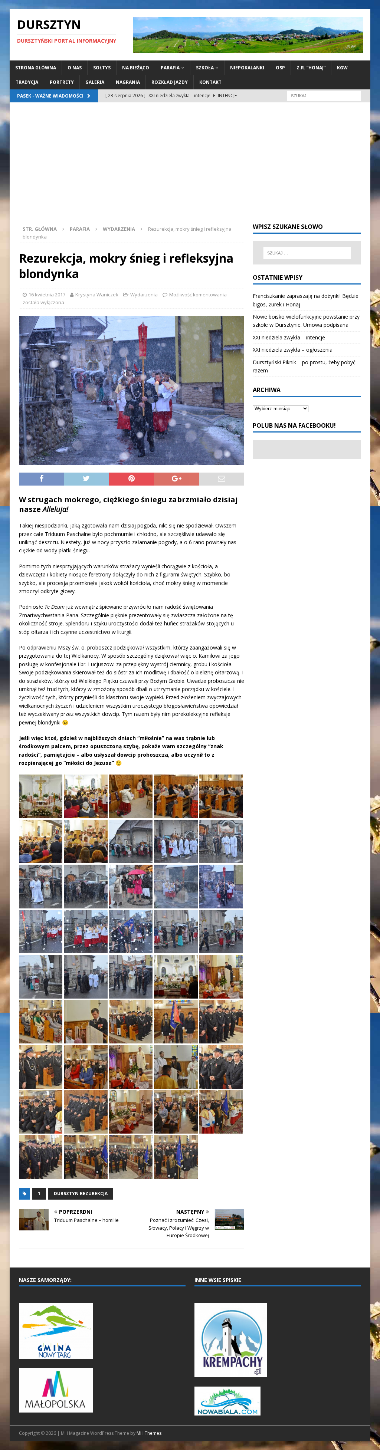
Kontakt (210, 82)
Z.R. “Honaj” (311, 68)
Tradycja (27, 82)
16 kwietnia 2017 (47, 294)
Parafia (170, 68)
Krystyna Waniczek (96, 294)
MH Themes (149, 1433)
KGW (342, 68)
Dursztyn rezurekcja (81, 1193)
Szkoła (205, 68)
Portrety (62, 82)
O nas (75, 68)
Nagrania (128, 82)
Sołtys (102, 68)
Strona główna (35, 68)
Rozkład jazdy (169, 82)
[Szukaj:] (324, 95)
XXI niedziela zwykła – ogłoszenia (292, 349)
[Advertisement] (190, 167)
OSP (280, 68)
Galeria (94, 82)
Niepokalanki (247, 68)
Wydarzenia (144, 294)
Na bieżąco (135, 68)
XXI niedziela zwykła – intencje (289, 337)
